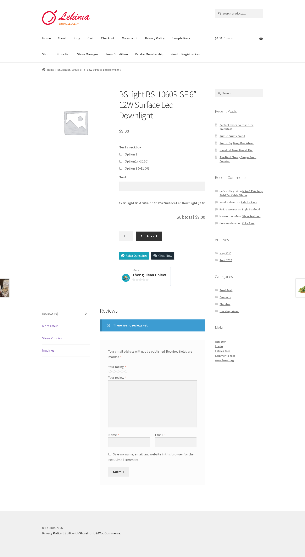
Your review (117, 377)
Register (220, 341)
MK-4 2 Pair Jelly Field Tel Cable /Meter (241, 193)
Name (113, 435)
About (61, 38)
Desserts (225, 297)
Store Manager (87, 54)
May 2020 (225, 253)
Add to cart (149, 236)
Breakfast (226, 290)
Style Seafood (251, 209)
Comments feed (225, 356)
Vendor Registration (185, 54)
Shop (45, 54)
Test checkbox (130, 147)
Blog (76, 38)
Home (46, 38)
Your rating (117, 367)
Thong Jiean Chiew (149, 274)
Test (122, 177)
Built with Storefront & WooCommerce (92, 533)
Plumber (225, 304)
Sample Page (181, 38)
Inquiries (48, 350)
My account (130, 38)
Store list (63, 54)
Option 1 (131, 154)
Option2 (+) (136, 161)
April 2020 (226, 260)
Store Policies (52, 338)
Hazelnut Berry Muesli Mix (236, 150)
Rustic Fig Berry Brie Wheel (237, 143)
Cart (91, 38)
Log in (219, 346)
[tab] (66, 314)
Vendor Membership (149, 54)
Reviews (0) (50, 314)
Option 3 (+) (137, 168)
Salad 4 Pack (249, 202)
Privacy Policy (155, 38)
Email (160, 435)
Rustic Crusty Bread (232, 136)
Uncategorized (229, 311)
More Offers (50, 326)
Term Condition (116, 54)
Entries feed (223, 351)
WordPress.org (224, 360)
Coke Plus (248, 223)
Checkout (108, 38)
